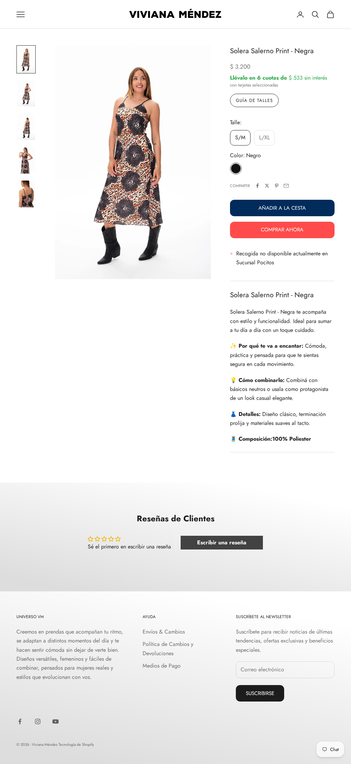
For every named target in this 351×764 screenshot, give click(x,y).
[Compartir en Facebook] (257, 185)
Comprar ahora (282, 229)
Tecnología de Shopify (76, 744)
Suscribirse (260, 693)
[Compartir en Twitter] (267, 185)
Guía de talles (254, 100)
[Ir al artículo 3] (26, 127)
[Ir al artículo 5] (26, 194)
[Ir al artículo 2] (26, 93)
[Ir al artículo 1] (26, 59)
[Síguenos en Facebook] (19, 721)
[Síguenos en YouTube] (55, 721)
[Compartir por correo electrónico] (286, 185)
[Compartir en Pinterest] (276, 185)
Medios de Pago (162, 666)
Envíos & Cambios (164, 632)
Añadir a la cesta (282, 208)
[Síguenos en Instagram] (37, 721)
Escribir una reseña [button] (221, 542)
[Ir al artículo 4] (26, 160)
